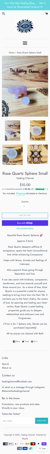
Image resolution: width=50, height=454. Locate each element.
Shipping (20, 193)
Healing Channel (28, 434)
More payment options (25, 228)
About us (6, 367)
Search (5, 364)
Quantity (25, 201)
